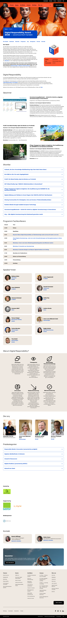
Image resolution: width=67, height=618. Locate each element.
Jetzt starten (59, 5)
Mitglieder (54, 577)
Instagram (58, 611)
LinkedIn (63, 611)
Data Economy (6, 575)
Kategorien (32, 41)
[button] (5, 427)
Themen (5, 573)
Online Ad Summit (18, 582)
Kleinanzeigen (46, 320)
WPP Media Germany (48, 330)
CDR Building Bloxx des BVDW (10, 82)
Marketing (5, 579)
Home (6, 29)
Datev (44, 299)
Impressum (58, 616)
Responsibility (5, 581)
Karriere (53, 591)
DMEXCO (17, 575)
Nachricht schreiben (16, 541)
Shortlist (17, 41)
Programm (23, 41)
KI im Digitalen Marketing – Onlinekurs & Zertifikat (44, 587)
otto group (14, 277)
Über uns (54, 573)
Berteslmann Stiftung (17, 319)
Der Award (5, 41)
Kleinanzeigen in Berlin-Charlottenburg (20, 65)
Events (10, 29)
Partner (38, 41)
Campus (41, 573)
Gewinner (11, 41)
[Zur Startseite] (5, 5)
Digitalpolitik (5, 577)
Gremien (53, 575)
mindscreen (46, 288)
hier (42, 87)
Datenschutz (40, 616)
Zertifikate (29, 573)
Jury (28, 41)
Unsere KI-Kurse (30, 598)
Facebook (55, 611)
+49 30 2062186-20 (16, 539)
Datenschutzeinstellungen (49, 616)
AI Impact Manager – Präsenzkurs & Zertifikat (44, 579)
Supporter (54, 579)
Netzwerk (54, 581)
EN (63, 616)
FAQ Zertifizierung (31, 596)
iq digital (45, 278)
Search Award (18, 580)
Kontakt (43, 41)
